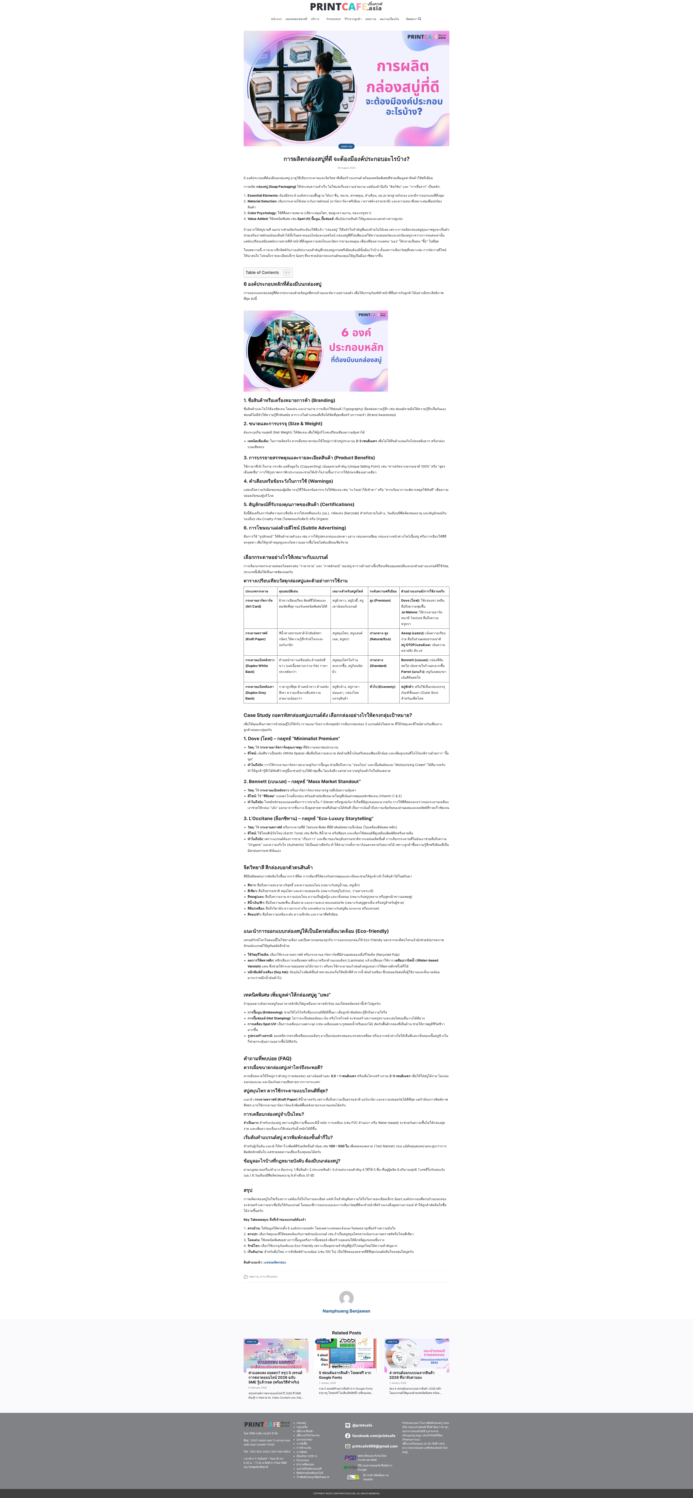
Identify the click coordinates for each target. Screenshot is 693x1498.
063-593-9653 (280, 1451)
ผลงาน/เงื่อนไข (389, 19)
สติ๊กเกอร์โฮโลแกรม (308, 1435)
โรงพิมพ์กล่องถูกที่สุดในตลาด (313, 1476)
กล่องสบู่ (301, 1422)
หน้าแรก (276, 19)
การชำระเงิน (304, 1447)
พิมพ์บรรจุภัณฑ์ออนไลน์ (310, 1472)
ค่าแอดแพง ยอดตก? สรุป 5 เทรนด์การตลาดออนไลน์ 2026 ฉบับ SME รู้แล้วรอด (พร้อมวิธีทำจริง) (275, 1377)
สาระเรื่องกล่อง (268, 1276)
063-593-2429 (259, 1451)
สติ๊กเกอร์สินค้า (305, 1431)
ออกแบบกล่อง (304, 1439)
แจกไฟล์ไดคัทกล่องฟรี (309, 1468)
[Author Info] (346, 1304)
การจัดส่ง (302, 1451)
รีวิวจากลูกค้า (353, 19)
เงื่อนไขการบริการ (307, 1456)
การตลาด (322, 1341)
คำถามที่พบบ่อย (305, 1464)
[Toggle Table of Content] (285, 273)
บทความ (370, 19)
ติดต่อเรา (412, 19)
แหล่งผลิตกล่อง (275, 1262)
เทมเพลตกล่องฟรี (296, 19)
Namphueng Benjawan (346, 1311)
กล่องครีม (302, 1427)
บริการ (315, 19)
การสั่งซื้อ (302, 1443)
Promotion (334, 19)
